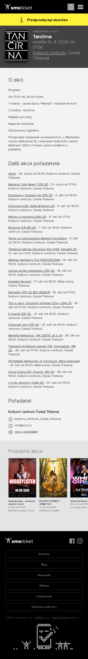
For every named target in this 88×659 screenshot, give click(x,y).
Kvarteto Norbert (19, 281)
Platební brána (60, 617)
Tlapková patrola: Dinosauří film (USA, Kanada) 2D (42, 249)
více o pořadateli (26, 432)
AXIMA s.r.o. (42, 617)
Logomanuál (44, 596)
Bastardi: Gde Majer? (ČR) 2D (28, 184)
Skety (12, 174)
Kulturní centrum (49, 53)
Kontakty (44, 554)
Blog (44, 564)
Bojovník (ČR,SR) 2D (22, 227)
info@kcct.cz (23, 425)
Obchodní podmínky (44, 607)
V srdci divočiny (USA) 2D (26, 383)
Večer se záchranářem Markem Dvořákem (37, 238)
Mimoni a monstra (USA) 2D (27, 217)
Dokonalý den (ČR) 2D (23, 325)
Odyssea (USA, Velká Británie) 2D (31, 206)
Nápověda (44, 575)
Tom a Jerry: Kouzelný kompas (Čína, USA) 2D (40, 303)
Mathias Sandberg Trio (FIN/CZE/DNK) (34, 260)
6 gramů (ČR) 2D (19, 314)
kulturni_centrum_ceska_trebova (38, 419)
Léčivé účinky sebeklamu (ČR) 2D (31, 271)
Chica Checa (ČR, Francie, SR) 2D (31, 372)
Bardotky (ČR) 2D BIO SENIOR (29, 292)
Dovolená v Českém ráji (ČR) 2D (30, 195)
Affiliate (44, 586)
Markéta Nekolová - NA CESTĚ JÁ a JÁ (35, 335)
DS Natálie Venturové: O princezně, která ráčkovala (44, 361)
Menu (80, 7)
